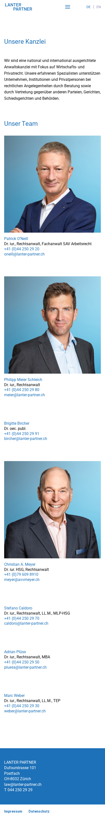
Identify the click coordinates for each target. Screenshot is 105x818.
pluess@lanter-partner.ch (25, 667)
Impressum (13, 811)
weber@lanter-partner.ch (25, 711)
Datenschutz (39, 811)
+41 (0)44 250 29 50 (21, 662)
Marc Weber (14, 695)
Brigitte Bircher (16, 423)
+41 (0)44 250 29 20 (21, 249)
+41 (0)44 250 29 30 (21, 706)
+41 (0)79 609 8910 (21, 574)
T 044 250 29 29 (18, 790)
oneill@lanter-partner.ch (24, 254)
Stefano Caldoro (18, 608)
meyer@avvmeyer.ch (22, 579)
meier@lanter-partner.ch (24, 395)
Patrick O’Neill (16, 238)
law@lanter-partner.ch (23, 784)
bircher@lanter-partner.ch (25, 438)
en (98, 7)
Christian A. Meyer (19, 564)
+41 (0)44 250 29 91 (21, 433)
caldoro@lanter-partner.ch (26, 623)
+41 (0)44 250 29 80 (21, 389)
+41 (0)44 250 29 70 (21, 618)
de (88, 7)
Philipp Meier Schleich (23, 379)
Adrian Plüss (15, 651)
